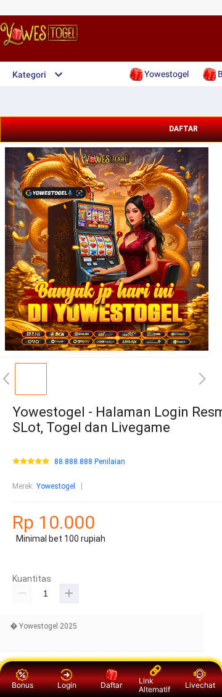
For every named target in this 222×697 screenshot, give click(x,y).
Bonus (22, 685)
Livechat (200, 685)
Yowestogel (55, 486)
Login (66, 685)
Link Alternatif (154, 685)
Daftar (111, 685)
